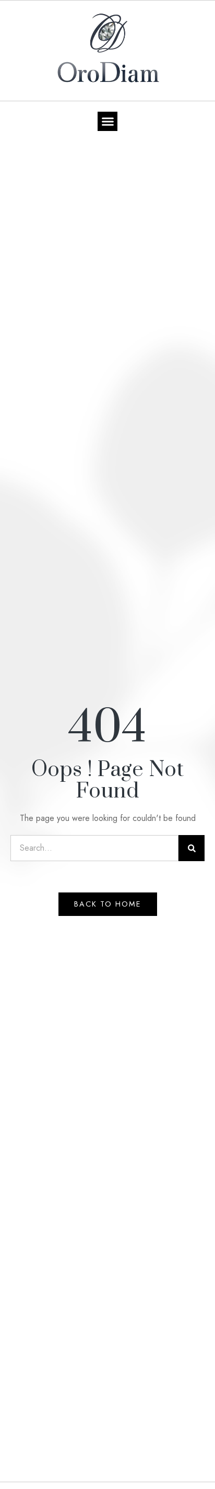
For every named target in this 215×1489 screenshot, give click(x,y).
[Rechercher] (191, 848)
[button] (107, 122)
